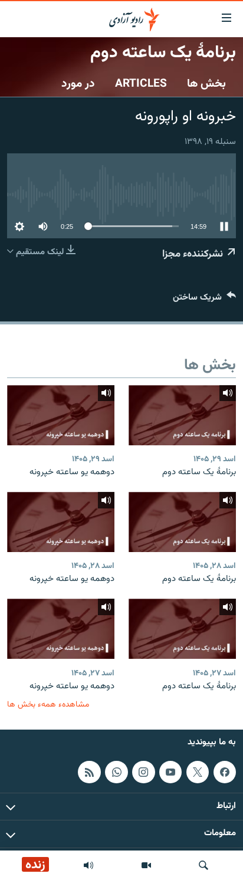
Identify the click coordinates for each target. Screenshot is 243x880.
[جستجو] (203, 865)
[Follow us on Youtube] (170, 772)
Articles (141, 84)
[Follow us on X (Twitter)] (197, 772)
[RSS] (89, 772)
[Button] (204, 299)
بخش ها (206, 84)
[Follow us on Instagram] (143, 772)
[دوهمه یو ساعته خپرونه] (60, 415)
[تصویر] (146, 865)
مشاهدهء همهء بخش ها (48, 704)
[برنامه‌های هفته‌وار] (88, 865)
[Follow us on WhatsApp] (116, 772)
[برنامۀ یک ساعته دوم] (182, 415)
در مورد (78, 84)
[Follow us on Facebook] (225, 772)
